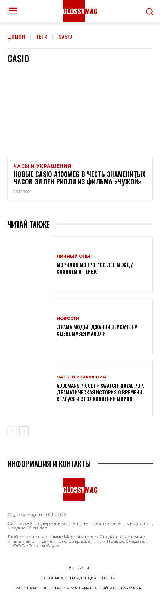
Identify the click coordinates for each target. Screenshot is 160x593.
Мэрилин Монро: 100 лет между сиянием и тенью (95, 268)
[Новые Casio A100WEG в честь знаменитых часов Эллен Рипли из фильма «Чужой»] (80, 113)
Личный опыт (75, 256)
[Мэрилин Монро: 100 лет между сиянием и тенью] (29, 264)
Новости (68, 318)
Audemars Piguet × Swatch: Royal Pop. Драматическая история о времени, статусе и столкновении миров (100, 392)
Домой (16, 36)
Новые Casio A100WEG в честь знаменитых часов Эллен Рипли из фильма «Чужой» (79, 177)
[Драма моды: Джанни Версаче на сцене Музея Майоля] (29, 327)
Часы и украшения (42, 166)
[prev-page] (12, 431)
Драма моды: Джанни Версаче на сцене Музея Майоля (97, 330)
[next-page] (24, 431)
